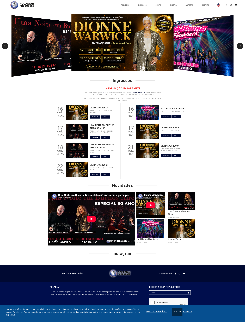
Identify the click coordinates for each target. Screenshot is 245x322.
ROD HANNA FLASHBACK (173, 108)
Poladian (125, 5)
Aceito (177, 312)
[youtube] (235, 5)
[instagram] (231, 5)
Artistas (189, 5)
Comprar (95, 117)
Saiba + (105, 117)
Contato (205, 5)
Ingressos (142, 5)
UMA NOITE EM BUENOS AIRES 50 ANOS (102, 126)
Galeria (173, 5)
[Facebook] (226, 5)
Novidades (122, 185)
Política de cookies (156, 311)
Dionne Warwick (175, 239)
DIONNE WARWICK (99, 108)
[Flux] (25, 5)
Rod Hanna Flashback (147, 239)
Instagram (122, 253)
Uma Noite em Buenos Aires (179, 213)
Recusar (187, 311)
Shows (158, 5)
